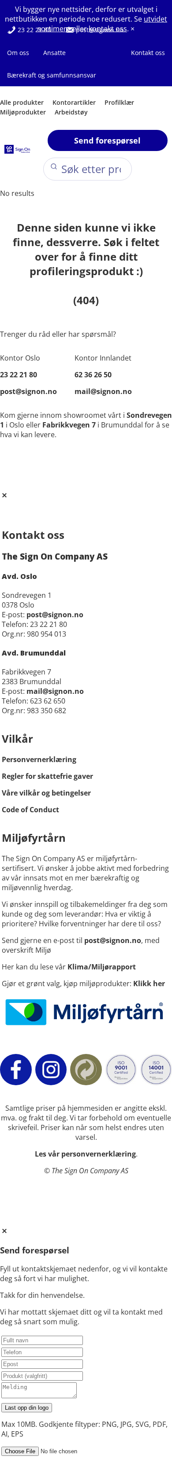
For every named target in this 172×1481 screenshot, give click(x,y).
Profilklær (119, 102)
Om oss (18, 52)
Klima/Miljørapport (101, 967)
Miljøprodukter (23, 112)
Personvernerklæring (39, 759)
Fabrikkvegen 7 (69, 425)
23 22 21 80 (33, 30)
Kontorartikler (74, 102)
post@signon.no (98, 30)
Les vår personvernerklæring (85, 1154)
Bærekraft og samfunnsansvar (51, 75)
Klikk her (149, 983)
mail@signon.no (103, 391)
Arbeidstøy (71, 112)
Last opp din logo (27, 1407)
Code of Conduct (30, 809)
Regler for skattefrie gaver (47, 776)
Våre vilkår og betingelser (46, 793)
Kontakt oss (148, 52)
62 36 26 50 (93, 374)
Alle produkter (22, 102)
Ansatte (54, 52)
